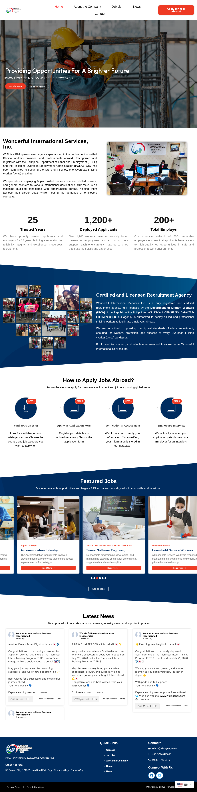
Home (59, 6)
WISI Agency (152, 787)
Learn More (38, 86)
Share (59, 699)
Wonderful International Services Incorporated (33, 634)
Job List (117, 6)
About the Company (87, 6)
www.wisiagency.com (172, 695)
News (137, 6)
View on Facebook (46, 699)
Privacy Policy (13, 787)
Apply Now (15, 86)
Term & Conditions (35, 787)
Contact (100, 13)
